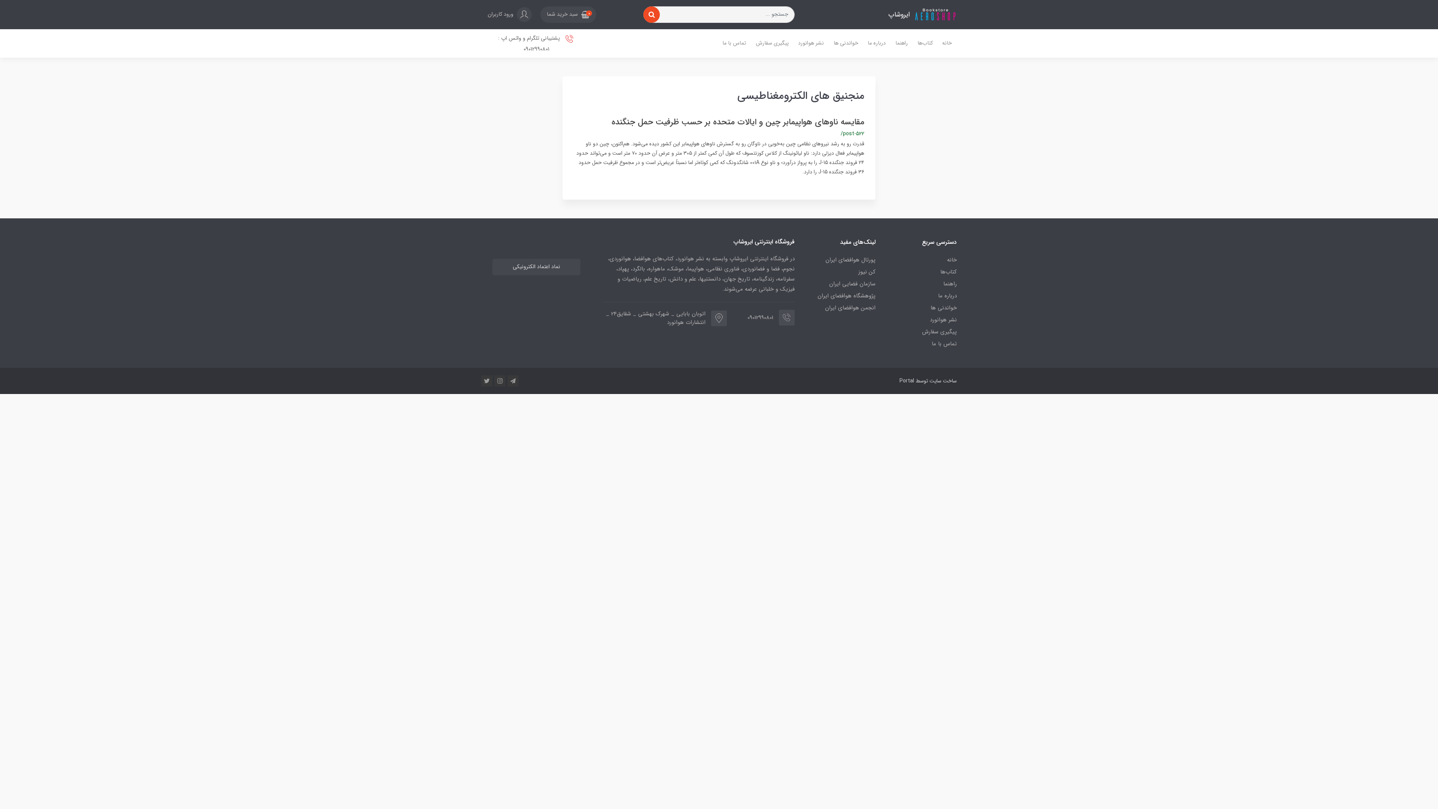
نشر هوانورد (811, 43)
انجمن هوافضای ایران (850, 307)
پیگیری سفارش (772, 43)
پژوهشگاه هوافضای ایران (846, 295)
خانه (947, 43)
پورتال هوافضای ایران (850, 259)
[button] (568, 14)
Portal (906, 381)
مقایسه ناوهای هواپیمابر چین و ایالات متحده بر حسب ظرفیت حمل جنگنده (738, 122)
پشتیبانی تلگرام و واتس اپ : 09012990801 (529, 44)
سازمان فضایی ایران (852, 283)
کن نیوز (867, 271)
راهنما (901, 43)
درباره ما (877, 43)
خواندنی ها (846, 43)
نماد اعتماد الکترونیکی (536, 267)
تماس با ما (734, 43)
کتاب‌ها (925, 43)
